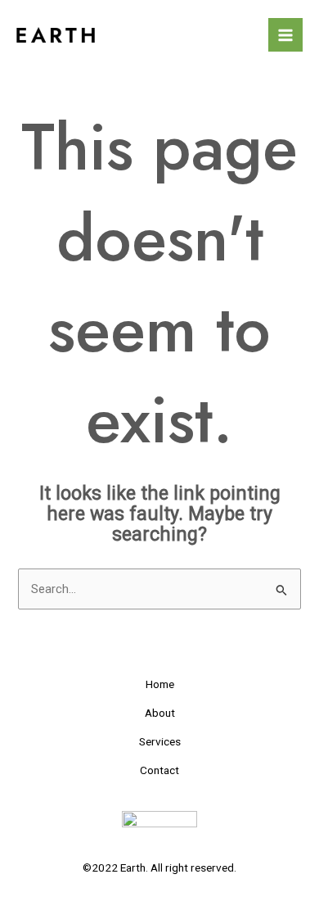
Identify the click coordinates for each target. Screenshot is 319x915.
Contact (159, 770)
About (160, 712)
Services (160, 741)
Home (160, 684)
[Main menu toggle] (285, 35)
